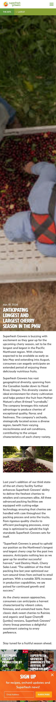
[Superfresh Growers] (12, 4)
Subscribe (44, 694)
